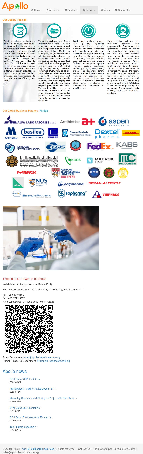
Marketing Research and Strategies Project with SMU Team (42, 398)
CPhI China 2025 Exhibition (25, 379)
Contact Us (123, 10)
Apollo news (15, 371)
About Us (53, 10)
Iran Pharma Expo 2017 (23, 426)
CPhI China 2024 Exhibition (25, 407)
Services (90, 10)
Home (37, 10)
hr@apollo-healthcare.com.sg (53, 360)
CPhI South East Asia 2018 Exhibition (30, 417)
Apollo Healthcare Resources (38, 449)
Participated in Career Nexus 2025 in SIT (32, 388)
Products (72, 10)
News (106, 10)
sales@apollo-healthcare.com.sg (42, 357)
